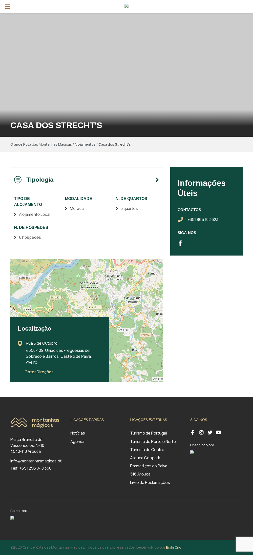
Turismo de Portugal (148, 433)
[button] (135, 301)
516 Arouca (140, 474)
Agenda (77, 441)
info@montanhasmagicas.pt (36, 461)
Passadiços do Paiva (148, 466)
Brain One (173, 547)
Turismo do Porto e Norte (153, 441)
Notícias (77, 433)
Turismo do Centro (147, 449)
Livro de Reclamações (150, 482)
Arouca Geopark (145, 457)
